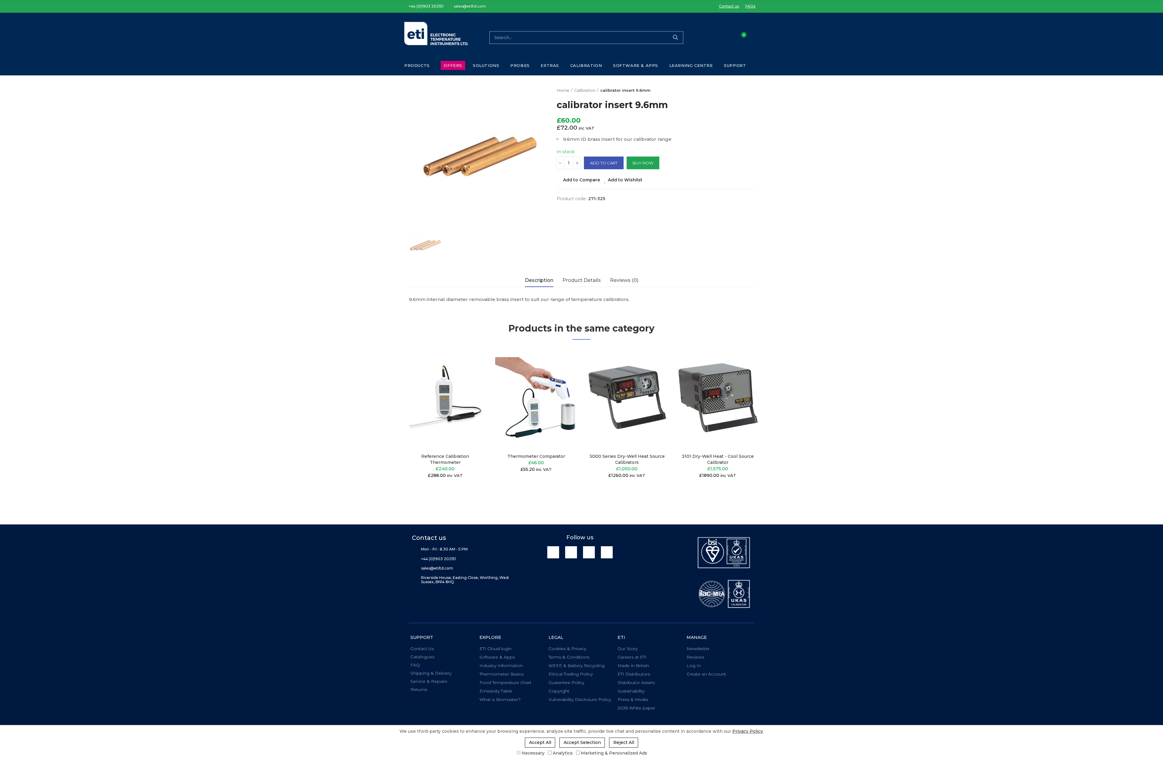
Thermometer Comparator (536, 456)
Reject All (623, 742)
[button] (423, 6)
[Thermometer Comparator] (536, 398)
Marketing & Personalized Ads (614, 753)
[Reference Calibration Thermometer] (445, 398)
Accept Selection (582, 742)
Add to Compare (581, 180)
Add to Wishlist (625, 180)
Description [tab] (539, 280)
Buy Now (643, 162)
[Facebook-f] (571, 552)
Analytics (563, 753)
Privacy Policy (747, 731)
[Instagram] (607, 552)
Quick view (470, 382)
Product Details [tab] (581, 280)
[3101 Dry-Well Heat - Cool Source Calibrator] (718, 398)
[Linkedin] (553, 552)
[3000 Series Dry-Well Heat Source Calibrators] (627, 398)
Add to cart (604, 162)
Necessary (533, 753)
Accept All (540, 742)
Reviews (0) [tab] (624, 280)
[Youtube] (589, 552)
